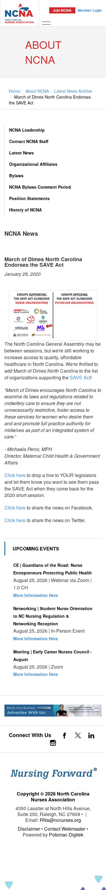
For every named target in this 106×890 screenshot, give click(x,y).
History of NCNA (25, 210)
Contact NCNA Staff (28, 141)
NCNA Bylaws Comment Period (40, 187)
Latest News (21, 153)
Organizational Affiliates (33, 164)
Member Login (90, 10)
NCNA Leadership (27, 130)
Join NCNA (62, 10)
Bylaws (16, 175)
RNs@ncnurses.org (60, 820)
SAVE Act (80, 377)
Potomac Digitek (66, 834)
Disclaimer (29, 828)
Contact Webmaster (64, 828)
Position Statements (29, 198)
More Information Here (35, 595)
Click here (15, 475)
